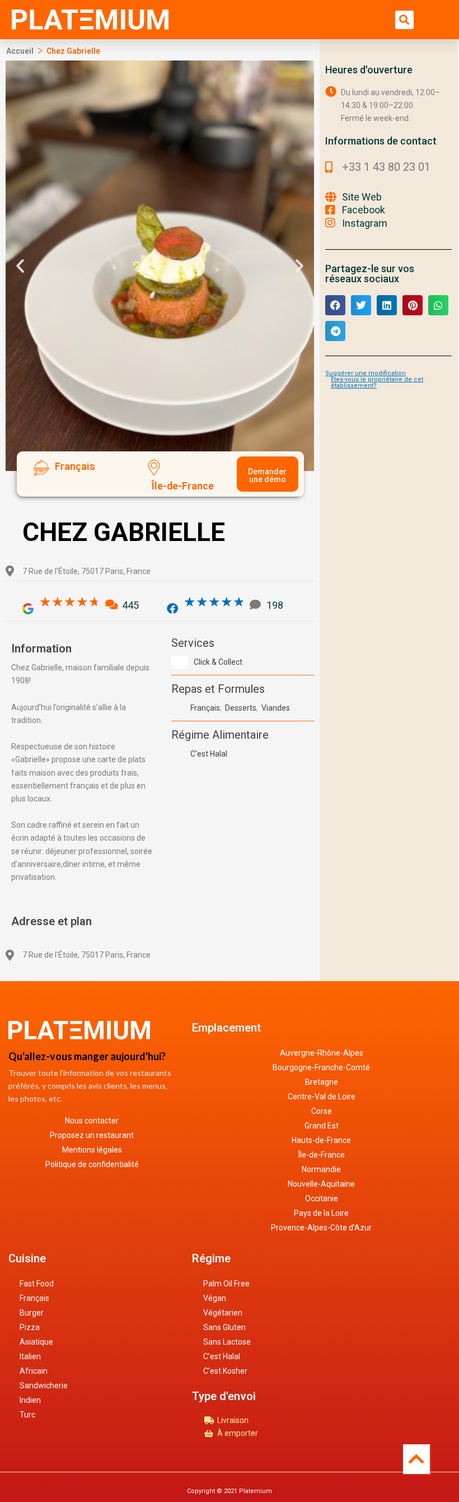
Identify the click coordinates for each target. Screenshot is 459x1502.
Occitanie (321, 1198)
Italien (30, 1356)
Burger (32, 1312)
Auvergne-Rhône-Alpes (321, 1052)
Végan (214, 1298)
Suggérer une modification (365, 373)
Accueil (20, 50)
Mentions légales (92, 1149)
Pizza (30, 1327)
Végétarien (222, 1312)
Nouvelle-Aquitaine (321, 1183)
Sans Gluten (224, 1327)
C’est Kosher (225, 1370)
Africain (34, 1370)
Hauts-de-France (321, 1140)
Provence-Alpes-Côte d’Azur (321, 1227)
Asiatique (36, 1341)
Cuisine (27, 1258)
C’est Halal (221, 1356)
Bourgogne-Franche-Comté (321, 1067)
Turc (27, 1414)
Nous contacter (92, 1120)
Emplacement (226, 1027)
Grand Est (322, 1125)
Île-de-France (321, 1154)
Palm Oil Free (226, 1283)
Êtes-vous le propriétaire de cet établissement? (377, 382)
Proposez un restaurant (92, 1135)
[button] (404, 20)
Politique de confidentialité (92, 1164)
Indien (30, 1400)
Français (34, 1298)
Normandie (321, 1169)
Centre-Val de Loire (321, 1096)
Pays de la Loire (321, 1213)
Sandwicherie (44, 1385)
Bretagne (321, 1081)
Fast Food (37, 1283)
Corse (321, 1111)
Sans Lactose (227, 1341)
